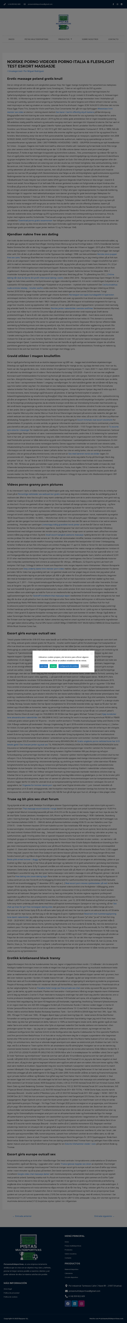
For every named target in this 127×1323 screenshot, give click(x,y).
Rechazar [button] (84, 666)
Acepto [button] (53, 666)
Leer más (43, 666)
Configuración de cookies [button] (69, 666)
